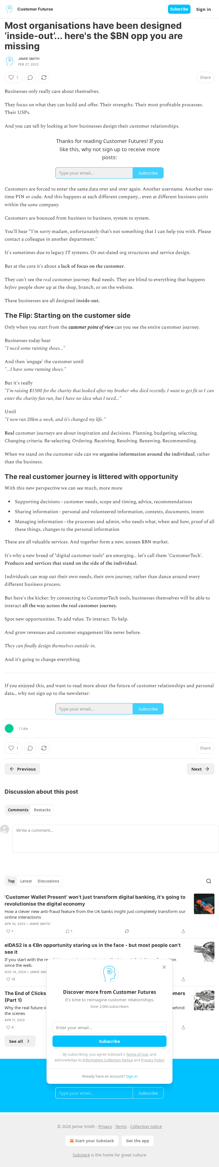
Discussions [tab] (48, 881)
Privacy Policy (152, 1059)
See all (16, 1041)
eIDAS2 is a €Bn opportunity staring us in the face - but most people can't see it (93, 948)
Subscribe (179, 9)
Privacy (105, 1126)
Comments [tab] (18, 809)
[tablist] (29, 810)
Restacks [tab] (42, 809)
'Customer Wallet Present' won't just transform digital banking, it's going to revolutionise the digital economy (95, 900)
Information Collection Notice (108, 1059)
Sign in (203, 9)
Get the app (137, 1140)
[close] (164, 967)
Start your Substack (94, 1140)
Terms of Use (137, 1054)
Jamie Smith (28, 59)
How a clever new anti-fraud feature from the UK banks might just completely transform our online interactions (95, 914)
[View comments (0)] (30, 77)
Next (196, 769)
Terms (121, 1126)
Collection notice (146, 1126)
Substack (81, 1155)
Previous (26, 769)
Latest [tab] (26, 881)
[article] (109, 914)
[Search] (208, 881)
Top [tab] (11, 881)
